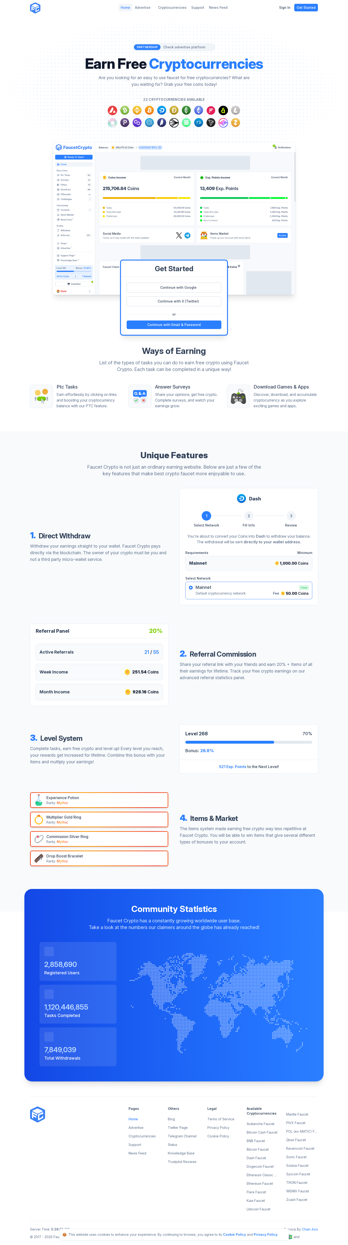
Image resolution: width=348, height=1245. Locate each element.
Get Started (306, 7)
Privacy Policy (265, 1234)
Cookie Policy (234, 1234)
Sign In (284, 7)
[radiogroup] (248, 590)
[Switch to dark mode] (47, 7)
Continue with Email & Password (174, 325)
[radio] (191, 588)
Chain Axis (310, 1229)
